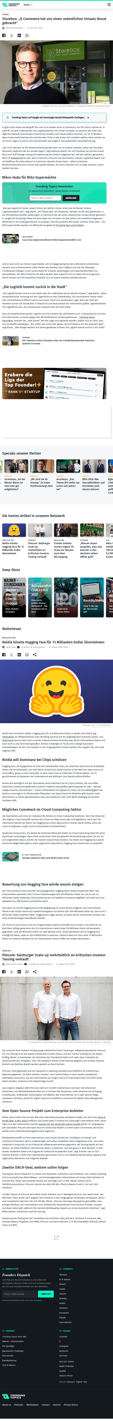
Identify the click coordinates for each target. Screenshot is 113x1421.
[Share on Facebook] (4, 35)
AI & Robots (64, 1279)
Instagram (63, 1346)
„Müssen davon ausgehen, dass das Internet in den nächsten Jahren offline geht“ (91, 550)
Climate (62, 1294)
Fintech (62, 1284)
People (62, 1317)
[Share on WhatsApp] (27, 35)
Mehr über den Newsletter (31, 1300)
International (65, 1322)
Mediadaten (32, 1404)
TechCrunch (8, 740)
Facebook (63, 1351)
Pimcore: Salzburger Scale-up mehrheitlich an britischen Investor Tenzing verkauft (39, 550)
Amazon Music (66, 1375)
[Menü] (109, 5)
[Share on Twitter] (11, 35)
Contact (46, 1404)
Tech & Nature (8, 1365)
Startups (63, 1274)
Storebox (15, 158)
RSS (85, 1382)
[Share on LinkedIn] (19, 35)
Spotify (62, 1371)
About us (6, 1404)
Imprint (56, 1404)
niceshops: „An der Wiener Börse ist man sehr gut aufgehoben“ (14, 484)
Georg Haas (11, 647)
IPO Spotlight (8, 1346)
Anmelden (71, 198)
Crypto (62, 1289)
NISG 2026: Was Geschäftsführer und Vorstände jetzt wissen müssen (93, 484)
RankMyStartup (9, 1360)
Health (62, 1303)
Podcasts (18, 1404)
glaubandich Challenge (12, 1351)
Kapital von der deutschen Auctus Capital (59, 1124)
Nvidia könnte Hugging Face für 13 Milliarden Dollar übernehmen (13, 548)
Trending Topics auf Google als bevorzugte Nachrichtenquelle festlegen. (48, 117)
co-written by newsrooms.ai (33, 647)
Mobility (63, 1298)
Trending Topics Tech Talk (14, 1336)
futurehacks (7, 1355)
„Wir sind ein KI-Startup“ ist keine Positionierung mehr (41, 482)
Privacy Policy (71, 1404)
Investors (63, 1308)
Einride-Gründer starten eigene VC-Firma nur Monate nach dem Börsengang (64, 550)
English (79, 1382)
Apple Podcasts (66, 1366)
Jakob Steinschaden (14, 28)
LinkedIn (63, 1336)
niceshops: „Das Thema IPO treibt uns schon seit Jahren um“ (68, 484)
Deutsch (71, 1382)
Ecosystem (64, 1313)
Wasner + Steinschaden (13, 1341)
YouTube (63, 1355)
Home (27, 4)
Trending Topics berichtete (69, 225)
